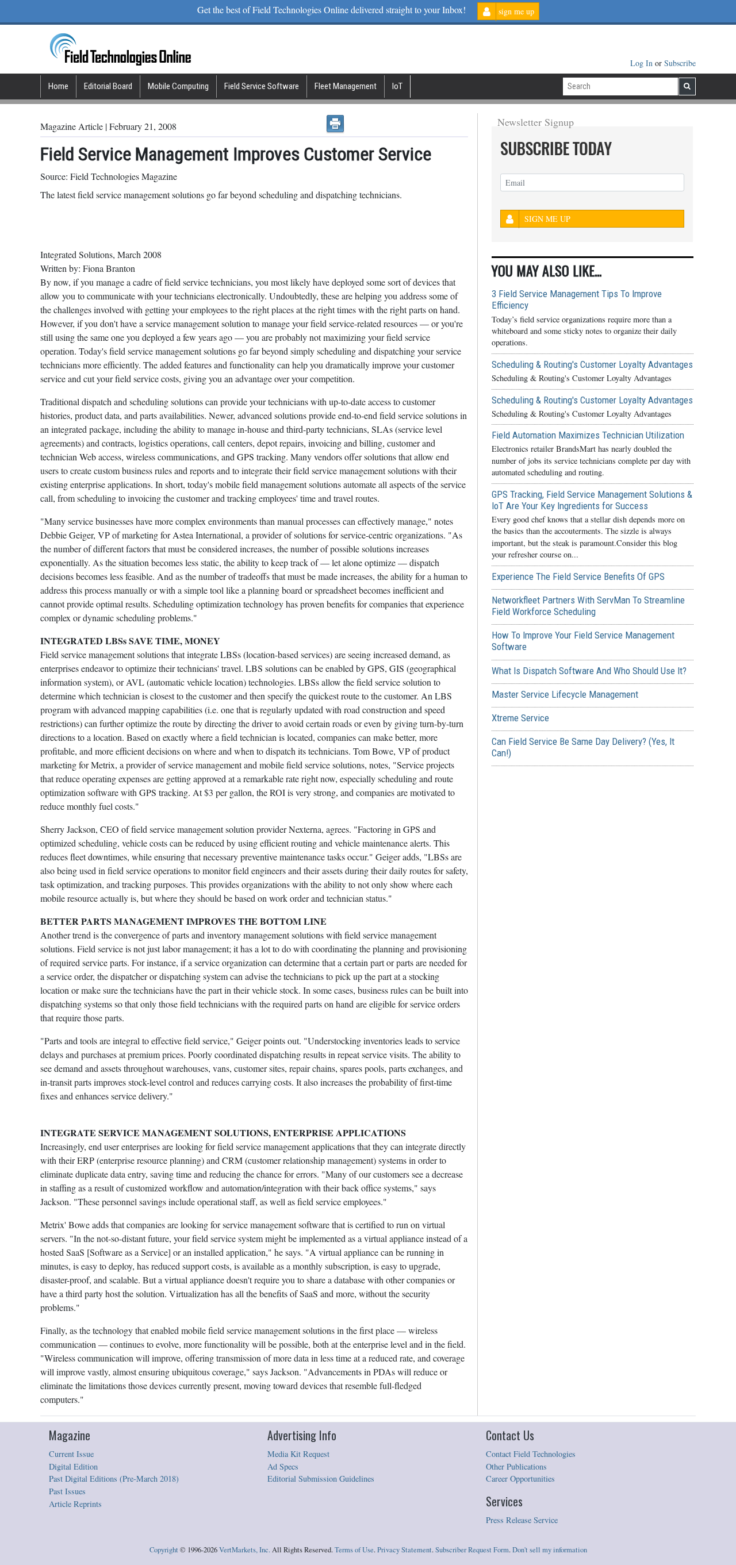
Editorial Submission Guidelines (320, 1478)
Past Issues (67, 1491)
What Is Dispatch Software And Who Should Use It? (589, 670)
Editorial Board (108, 86)
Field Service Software (261, 86)
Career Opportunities (520, 1478)
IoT (397, 86)
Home (58, 86)
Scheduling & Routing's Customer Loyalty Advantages (592, 364)
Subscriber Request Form (472, 1550)
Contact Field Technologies (531, 1453)
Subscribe (680, 62)
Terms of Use (354, 1550)
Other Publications (516, 1466)
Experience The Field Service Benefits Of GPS (578, 576)
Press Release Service (522, 1519)
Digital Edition (73, 1466)
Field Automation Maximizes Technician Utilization (588, 435)
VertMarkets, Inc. (244, 1550)
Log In (642, 62)
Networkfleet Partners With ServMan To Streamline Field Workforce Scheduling (588, 605)
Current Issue (71, 1453)
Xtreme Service (520, 718)
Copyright (164, 1550)
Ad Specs (282, 1466)
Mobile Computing (178, 86)
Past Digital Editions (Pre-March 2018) (114, 1478)
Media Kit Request (298, 1453)
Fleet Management (346, 86)
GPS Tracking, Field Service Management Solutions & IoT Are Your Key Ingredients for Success (592, 500)
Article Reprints (75, 1503)
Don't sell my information (549, 1550)
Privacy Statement (404, 1550)
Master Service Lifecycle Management (565, 694)
